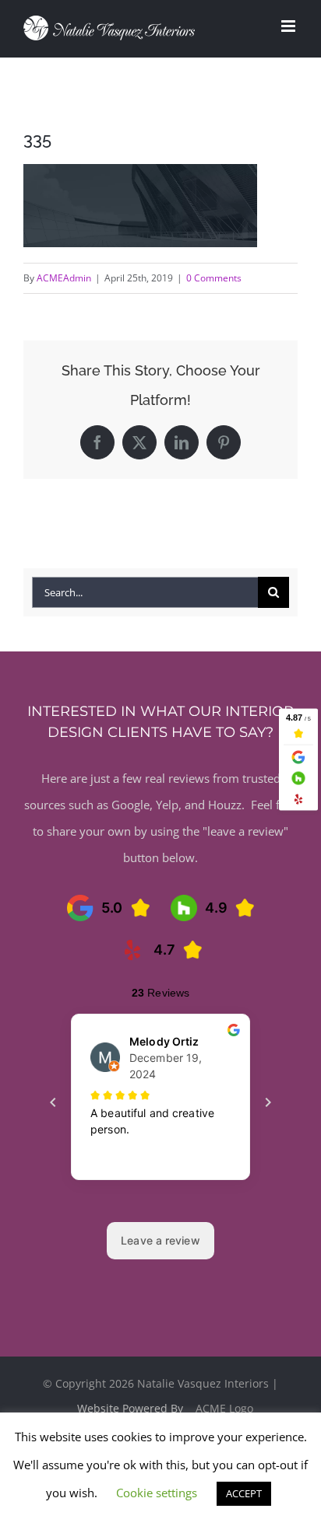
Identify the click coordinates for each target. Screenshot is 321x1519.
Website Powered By (131, 1408)
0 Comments (214, 278)
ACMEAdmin (64, 278)
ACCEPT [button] (244, 1493)
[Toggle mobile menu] (289, 26)
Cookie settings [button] (156, 1492)
